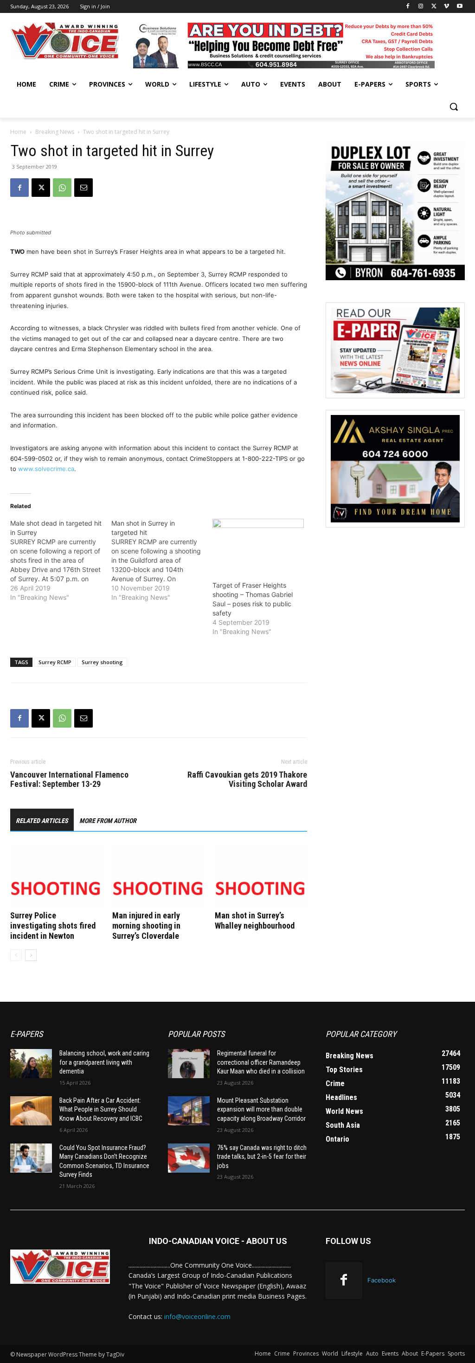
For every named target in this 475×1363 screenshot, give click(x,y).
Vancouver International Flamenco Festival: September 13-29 (69, 779)
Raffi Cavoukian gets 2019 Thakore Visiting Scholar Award (247, 779)
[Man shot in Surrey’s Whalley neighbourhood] (261, 876)
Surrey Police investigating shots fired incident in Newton (53, 926)
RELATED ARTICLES (42, 820)
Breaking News (54, 132)
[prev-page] (16, 955)
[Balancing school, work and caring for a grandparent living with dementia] (31, 1063)
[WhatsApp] (62, 187)
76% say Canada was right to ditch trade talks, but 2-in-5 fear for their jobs (262, 1156)
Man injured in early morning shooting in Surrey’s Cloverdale (146, 926)
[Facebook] (408, 6)
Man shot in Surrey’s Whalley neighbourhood (255, 920)
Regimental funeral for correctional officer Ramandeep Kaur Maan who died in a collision (261, 1062)
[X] (434, 6)
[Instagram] (421, 6)
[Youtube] (459, 6)
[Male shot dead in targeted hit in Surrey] (60, 560)
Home (18, 132)
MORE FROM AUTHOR (107, 820)
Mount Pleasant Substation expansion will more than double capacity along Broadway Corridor (261, 1109)
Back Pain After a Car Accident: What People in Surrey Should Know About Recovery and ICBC (100, 1109)
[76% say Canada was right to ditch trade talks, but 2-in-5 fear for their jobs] (189, 1158)
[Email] (83, 187)
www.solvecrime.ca (46, 468)
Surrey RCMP (55, 662)
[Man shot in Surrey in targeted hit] (161, 560)
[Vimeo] (446, 6)
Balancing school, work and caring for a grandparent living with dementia (104, 1062)
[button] (454, 106)
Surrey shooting (102, 662)
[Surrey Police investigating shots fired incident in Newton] (56, 876)
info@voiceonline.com (197, 1316)
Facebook (381, 1280)
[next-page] (31, 955)
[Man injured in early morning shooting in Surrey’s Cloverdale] (158, 876)
